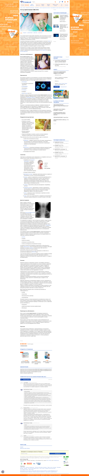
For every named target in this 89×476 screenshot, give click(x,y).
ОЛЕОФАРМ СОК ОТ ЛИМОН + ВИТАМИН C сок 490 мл (60, 110)
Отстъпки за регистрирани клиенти (33, 468)
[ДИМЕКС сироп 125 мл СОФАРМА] (47, 355)
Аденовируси (24, 81)
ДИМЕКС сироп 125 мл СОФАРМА (47, 362)
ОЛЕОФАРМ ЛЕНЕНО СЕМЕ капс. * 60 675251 (61, 120)
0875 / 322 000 (49, 460)
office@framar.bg (56, 460)
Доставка (21, 468)
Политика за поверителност (30, 467)
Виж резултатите (63, 86)
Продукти (24, 32)
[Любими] (62, 2)
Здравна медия (48, 5)
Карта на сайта (31, 469)
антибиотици (48, 225)
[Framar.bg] (25, 2)
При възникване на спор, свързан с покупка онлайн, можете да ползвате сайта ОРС (33, 470)
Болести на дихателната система (45, 7)
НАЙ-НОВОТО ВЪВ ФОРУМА (58, 58)
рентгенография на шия (30, 212)
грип (26, 93)
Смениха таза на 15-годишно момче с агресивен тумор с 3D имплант (64, 26)
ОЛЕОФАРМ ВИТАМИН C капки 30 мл (61, 117)
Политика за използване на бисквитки (41, 467)
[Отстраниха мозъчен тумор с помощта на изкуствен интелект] (56, 35)
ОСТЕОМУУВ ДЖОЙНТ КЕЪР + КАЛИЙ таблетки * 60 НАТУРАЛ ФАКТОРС (60, 113)
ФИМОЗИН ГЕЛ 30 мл (59, 142)
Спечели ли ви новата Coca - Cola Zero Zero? (61, 65)
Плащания (25, 468)
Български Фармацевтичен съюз (52, 470)
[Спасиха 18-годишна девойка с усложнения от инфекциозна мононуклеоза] (56, 16)
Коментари (35, 32)
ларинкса (31, 247)
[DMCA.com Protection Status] (66, 465)
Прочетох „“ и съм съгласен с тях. (61, 84)
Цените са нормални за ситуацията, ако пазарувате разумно (61, 78)
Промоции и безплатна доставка (50, 468)
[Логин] (65, 2)
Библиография (29, 32)
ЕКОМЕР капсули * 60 (59, 145)
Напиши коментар (26, 379)
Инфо (21, 32)
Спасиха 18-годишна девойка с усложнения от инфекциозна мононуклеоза (64, 17)
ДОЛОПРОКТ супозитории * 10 (61, 149)
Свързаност (40, 32)
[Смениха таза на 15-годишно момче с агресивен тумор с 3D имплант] (56, 26)
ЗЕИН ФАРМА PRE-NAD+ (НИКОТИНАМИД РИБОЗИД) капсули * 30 (61, 105)
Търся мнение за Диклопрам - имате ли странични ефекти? (60, 61)
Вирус (23, 93)
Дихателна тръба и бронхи (25, 448)
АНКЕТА (55, 69)
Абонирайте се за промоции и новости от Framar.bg (31, 451)
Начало (24, 7)
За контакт (22, 461)
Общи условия (22, 467)
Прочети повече (62, 21)
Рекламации (59, 467)
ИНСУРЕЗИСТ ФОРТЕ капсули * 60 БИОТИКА (25, 362)
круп (49, 41)
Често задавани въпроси (24, 469)
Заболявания (37, 7)
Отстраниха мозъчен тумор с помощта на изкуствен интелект (64, 35)
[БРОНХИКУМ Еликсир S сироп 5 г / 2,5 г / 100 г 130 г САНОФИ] (36, 355)
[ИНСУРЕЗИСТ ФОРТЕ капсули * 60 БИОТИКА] (25, 355)
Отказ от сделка (42, 468)
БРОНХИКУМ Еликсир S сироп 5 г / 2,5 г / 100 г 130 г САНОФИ (36, 362)
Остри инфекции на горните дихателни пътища (58, 7)
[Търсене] (55, 2)
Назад (21, 7)
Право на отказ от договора (51, 467)
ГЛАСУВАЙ (57, 86)
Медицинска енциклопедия (30, 7)
